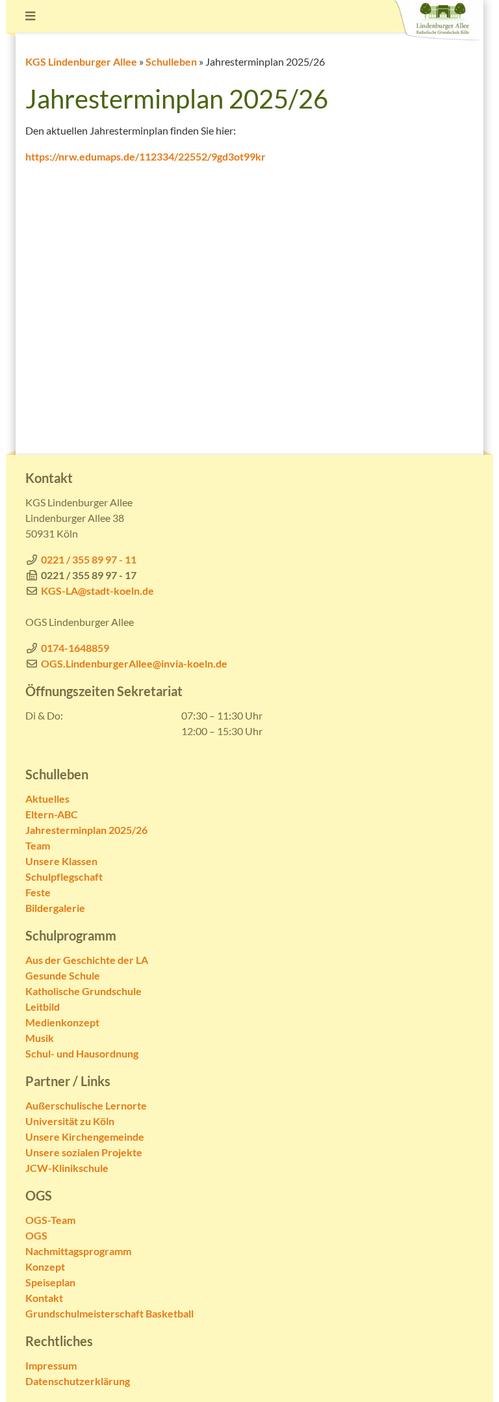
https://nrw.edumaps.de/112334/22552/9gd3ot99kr (145, 156)
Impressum (51, 1365)
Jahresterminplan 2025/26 (86, 830)
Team (37, 845)
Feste (38, 892)
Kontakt (44, 1298)
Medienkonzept (62, 1022)
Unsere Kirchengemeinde (84, 1136)
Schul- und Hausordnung (81, 1053)
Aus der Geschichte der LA (86, 960)
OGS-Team (50, 1220)
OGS (36, 1235)
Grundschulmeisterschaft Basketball (109, 1313)
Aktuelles (47, 798)
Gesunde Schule (62, 975)
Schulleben (171, 61)
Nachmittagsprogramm (78, 1251)
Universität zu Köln (69, 1121)
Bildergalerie (55, 908)
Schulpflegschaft (64, 876)
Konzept (45, 1266)
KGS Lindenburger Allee (81, 61)
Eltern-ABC (51, 814)
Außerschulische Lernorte (86, 1105)
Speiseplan (50, 1282)
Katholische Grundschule (83, 991)
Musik (39, 1038)
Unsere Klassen (61, 861)
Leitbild (42, 1006)
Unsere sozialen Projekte (83, 1152)
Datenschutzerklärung (77, 1381)
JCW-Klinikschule (67, 1168)
